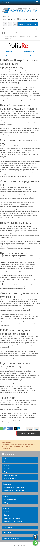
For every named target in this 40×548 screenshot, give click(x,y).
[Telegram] (4, 428)
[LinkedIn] (18, 428)
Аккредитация (29, 51)
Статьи (6, 511)
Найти (36, 29)
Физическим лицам (11, 499)
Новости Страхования (12, 518)
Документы (10, 55)
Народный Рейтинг (10, 478)
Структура (7, 468)
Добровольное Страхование (14, 490)
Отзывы (9, 51)
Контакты (7, 532)
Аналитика (8, 527)
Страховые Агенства (18, 36)
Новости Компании (10, 475)
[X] (15, 428)
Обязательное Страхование (14, 487)
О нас (5, 458)
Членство (7, 462)
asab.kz (17, 545)
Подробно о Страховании (13, 521)
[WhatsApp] (1, 428)
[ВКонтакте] (8, 428)
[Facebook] (11, 428)
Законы (6, 515)
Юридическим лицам (11, 503)
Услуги (5, 496)
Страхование (7, 484)
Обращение (8, 472)
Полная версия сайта (12, 33)
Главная (7, 36)
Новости (6, 508)
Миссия (7, 465)
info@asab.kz (32, 19)
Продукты (30, 55)
